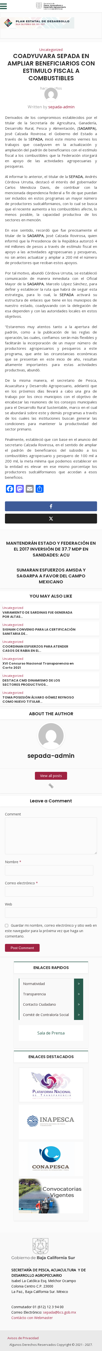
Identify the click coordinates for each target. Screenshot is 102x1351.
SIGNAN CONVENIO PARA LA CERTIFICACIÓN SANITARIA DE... (39, 631)
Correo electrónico (21, 883)
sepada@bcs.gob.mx (59, 1312)
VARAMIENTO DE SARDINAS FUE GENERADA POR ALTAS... (37, 614)
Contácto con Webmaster (32, 1317)
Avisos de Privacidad (23, 1338)
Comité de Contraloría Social (46, 1014)
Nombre (13, 861)
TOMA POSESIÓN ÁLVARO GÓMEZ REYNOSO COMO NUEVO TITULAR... (38, 699)
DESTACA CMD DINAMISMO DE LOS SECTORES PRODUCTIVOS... (31, 682)
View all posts (51, 775)
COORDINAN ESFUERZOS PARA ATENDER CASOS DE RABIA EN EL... (35, 648)
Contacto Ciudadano (39, 1004)
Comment (13, 814)
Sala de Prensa (51, 1033)
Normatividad (34, 983)
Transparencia (34, 994)
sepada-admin (61, 107)
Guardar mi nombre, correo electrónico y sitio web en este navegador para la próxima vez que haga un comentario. (51, 930)
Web (8, 904)
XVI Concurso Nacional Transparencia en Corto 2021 (38, 665)
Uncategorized (51, 49)
